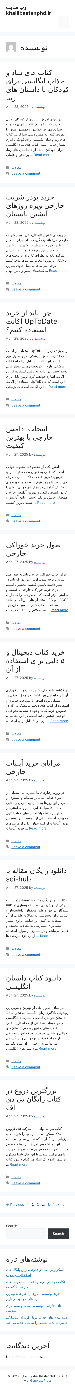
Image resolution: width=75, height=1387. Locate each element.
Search (11, 1226)
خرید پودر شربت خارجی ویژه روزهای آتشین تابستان (35, 205)
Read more (42, 155)
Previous (15, 1205)
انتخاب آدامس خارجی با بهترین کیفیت (29, 437)
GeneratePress (41, 1380)
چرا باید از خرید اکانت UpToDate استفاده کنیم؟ (31, 321)
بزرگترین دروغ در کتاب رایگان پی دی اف (33, 1099)
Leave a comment (25, 173)
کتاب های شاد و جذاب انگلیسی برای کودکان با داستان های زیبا (37, 85)
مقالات (16, 167)
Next (59, 1205)
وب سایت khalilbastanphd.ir (28, 10)
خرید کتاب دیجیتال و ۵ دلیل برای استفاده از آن (35, 660)
